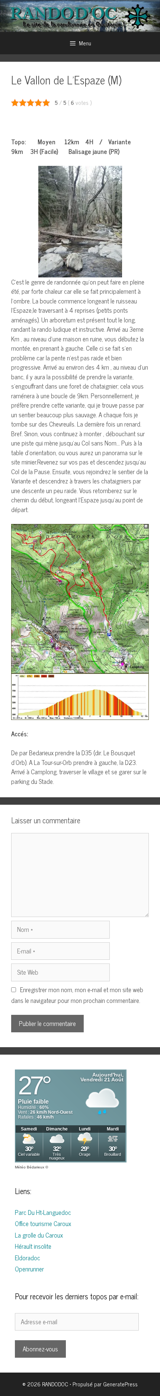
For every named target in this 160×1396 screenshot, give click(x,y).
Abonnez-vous (40, 1349)
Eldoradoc (27, 1257)
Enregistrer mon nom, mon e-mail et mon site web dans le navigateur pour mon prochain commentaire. (77, 995)
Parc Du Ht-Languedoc (43, 1212)
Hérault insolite (33, 1246)
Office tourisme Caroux (43, 1223)
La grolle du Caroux (39, 1235)
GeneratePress (120, 1384)
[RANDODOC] (80, 15)
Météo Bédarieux (29, 1167)
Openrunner (29, 1269)
